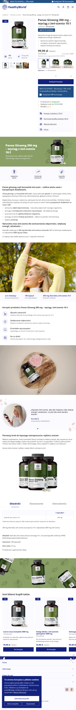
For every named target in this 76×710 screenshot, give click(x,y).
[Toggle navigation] (73, 7)
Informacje (6, 669)
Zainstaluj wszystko (21, 698)
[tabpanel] (38, 529)
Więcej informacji (19, 692)
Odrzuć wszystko (13, 704)
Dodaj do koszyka (56, 82)
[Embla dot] (37, 428)
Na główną (5, 15)
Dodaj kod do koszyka (64, 1)
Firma (4, 662)
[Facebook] (72, 690)
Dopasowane (30, 704)
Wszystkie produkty (15, 15)
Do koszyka (18, 649)
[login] (63, 7)
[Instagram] (67, 690)
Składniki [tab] (15, 503)
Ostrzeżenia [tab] (59, 503)
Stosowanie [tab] (36, 503)
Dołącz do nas (7, 675)
